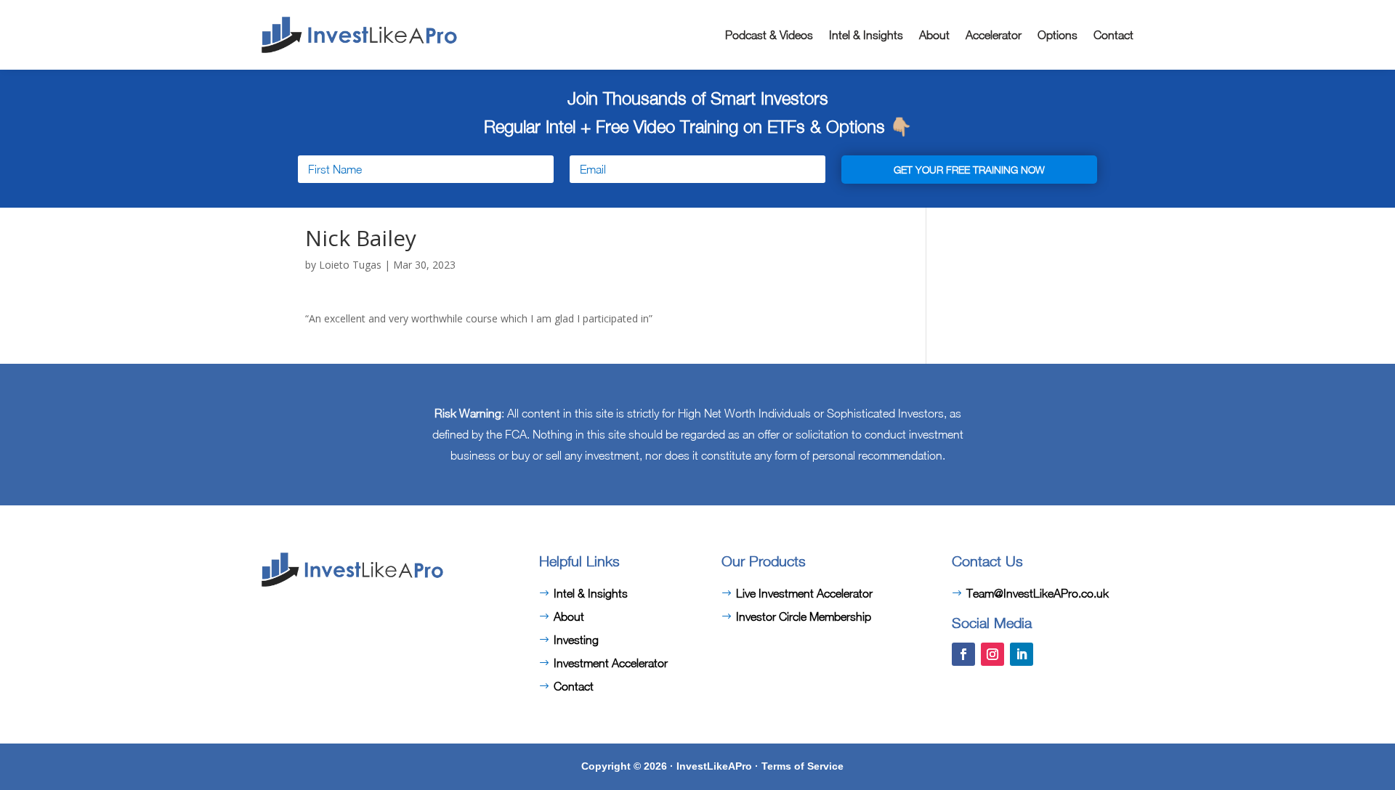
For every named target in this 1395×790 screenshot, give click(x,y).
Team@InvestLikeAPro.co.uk (1037, 593)
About (934, 34)
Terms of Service (802, 766)
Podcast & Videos (769, 34)
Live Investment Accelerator (804, 593)
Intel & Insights (866, 34)
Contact (1113, 34)
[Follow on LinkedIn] (1021, 654)
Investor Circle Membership (803, 616)
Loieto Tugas (350, 265)
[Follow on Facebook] (963, 654)
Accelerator (994, 34)
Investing (576, 639)
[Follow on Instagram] (992, 654)
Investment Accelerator (611, 662)
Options (1057, 34)
